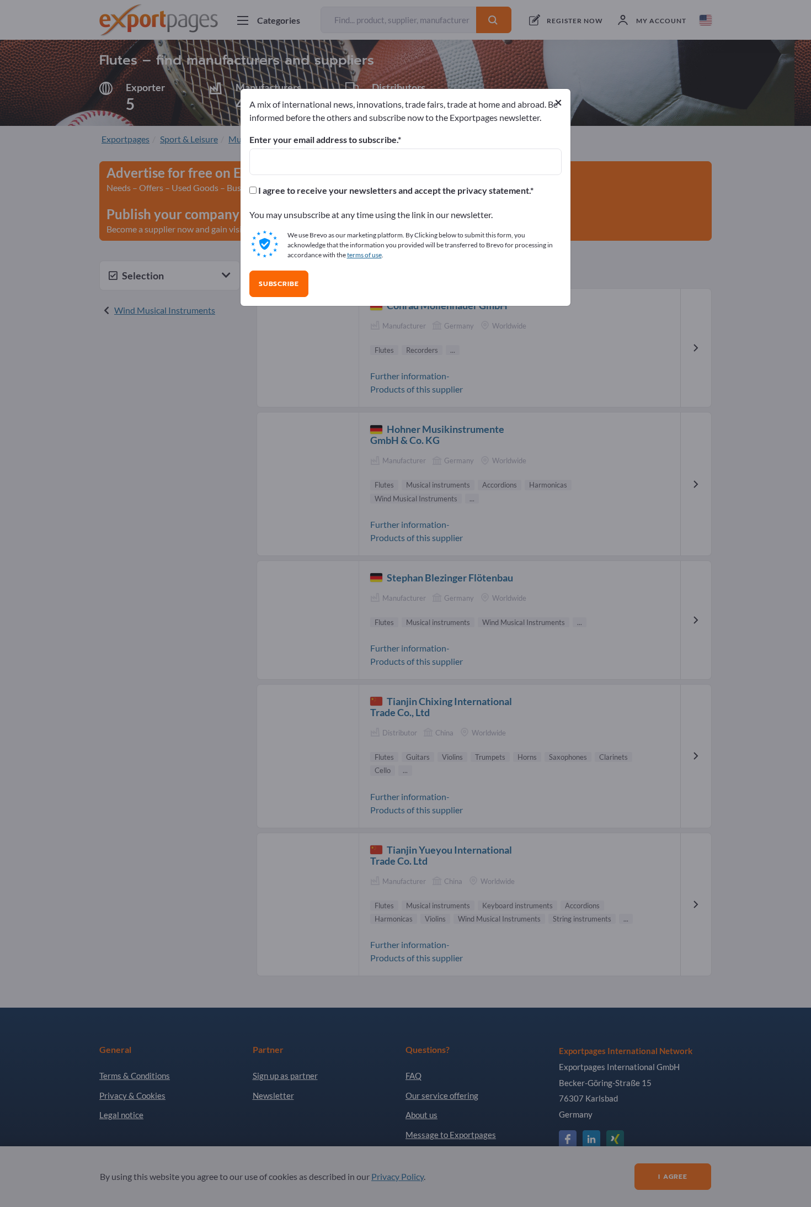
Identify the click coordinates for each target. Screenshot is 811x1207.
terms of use (364, 255)
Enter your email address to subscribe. (323, 139)
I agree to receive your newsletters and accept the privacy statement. (393, 190)
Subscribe (279, 284)
